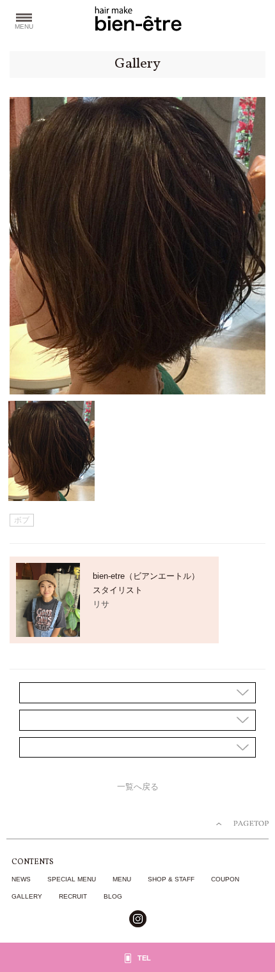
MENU (122, 879)
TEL (144, 958)
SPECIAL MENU (71, 879)
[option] (137, 245)
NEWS (21, 879)
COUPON (225, 879)
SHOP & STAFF (171, 879)
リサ (101, 604)
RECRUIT (73, 896)
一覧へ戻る (138, 787)
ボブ (21, 520)
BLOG (113, 896)
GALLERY (27, 896)
